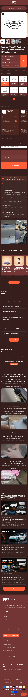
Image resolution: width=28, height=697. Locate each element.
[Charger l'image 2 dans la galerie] (8, 41)
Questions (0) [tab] (20, 356)
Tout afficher (14, 282)
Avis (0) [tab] (7, 356)
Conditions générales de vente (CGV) (12, 629)
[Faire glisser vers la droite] (16, 278)
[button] (2, 2)
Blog (4, 653)
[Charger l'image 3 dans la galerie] (13, 41)
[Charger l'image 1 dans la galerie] (2, 41)
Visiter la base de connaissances (14, 588)
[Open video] (8, 232)
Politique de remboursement (10, 622)
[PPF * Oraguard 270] (14, 107)
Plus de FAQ (14, 339)
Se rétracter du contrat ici (11, 635)
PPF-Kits (15, 694)
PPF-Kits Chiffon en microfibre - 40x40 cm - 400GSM (7, 268)
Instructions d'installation (9, 647)
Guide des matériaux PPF (9, 656)
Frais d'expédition (11, 65)
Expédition (5, 619)
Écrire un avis (14, 364)
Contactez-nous (7, 644)
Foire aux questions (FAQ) (9, 650)
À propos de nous (7, 659)
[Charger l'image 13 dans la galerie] (18, 41)
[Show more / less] (14, 99)
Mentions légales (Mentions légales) (12, 632)
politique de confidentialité (9, 626)
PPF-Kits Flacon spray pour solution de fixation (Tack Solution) (19, 268)
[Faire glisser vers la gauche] (11, 278)
